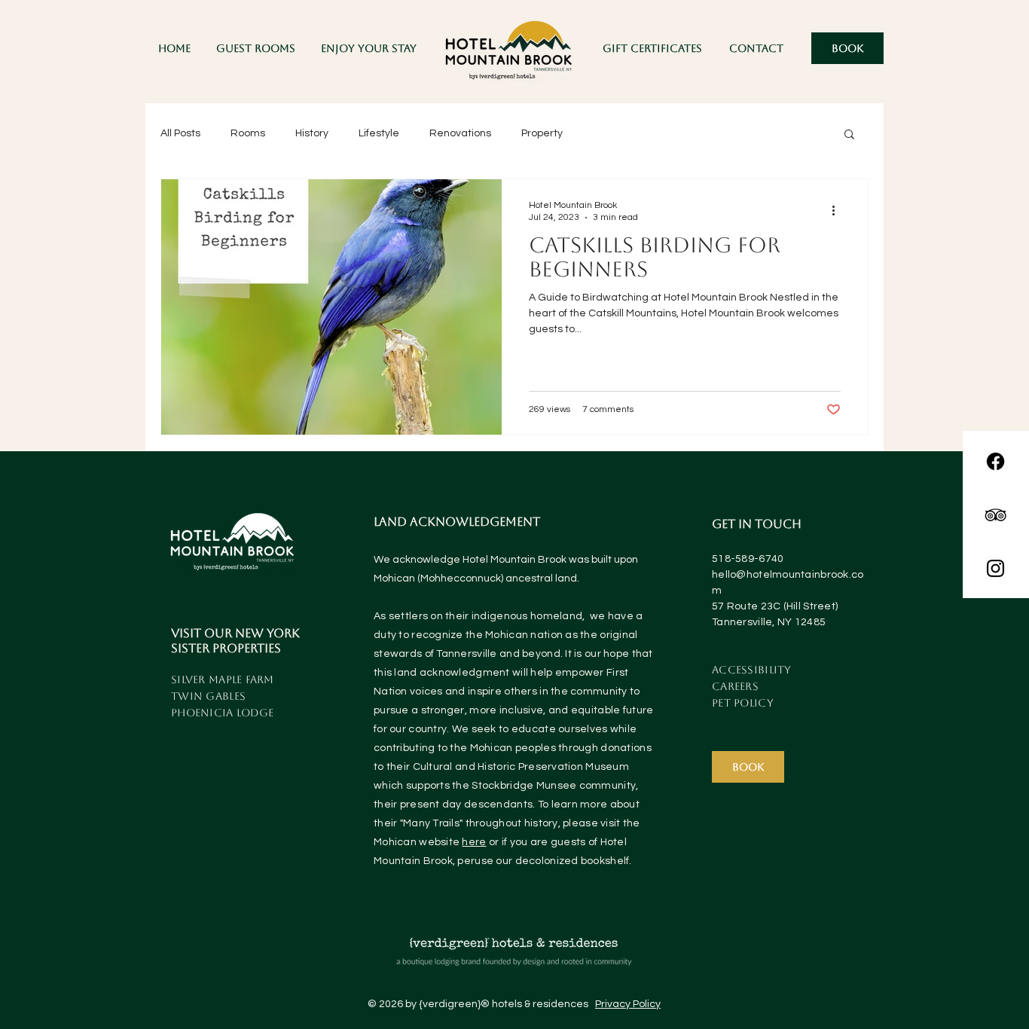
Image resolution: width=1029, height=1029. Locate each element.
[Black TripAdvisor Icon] (995, 515)
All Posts (180, 133)
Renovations (460, 133)
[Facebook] (995, 461)
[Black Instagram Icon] (995, 568)
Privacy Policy (628, 1004)
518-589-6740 (747, 559)
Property (542, 133)
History (311, 133)
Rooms (248, 133)
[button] (368, 48)
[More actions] (838, 210)
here (474, 842)
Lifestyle (379, 133)
